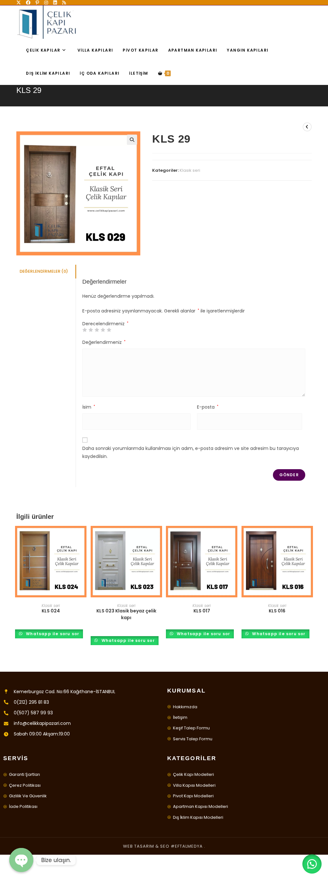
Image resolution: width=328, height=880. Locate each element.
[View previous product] (307, 126)
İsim (88, 407)
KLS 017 (201, 611)
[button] (312, 864)
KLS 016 (277, 611)
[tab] (45, 271)
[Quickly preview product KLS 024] (83, 537)
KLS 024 (51, 611)
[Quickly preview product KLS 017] (234, 537)
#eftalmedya (187, 846)
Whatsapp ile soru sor (52, 633)
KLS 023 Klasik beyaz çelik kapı (126, 614)
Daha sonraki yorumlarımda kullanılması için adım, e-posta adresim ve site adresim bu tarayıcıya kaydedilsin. (190, 452)
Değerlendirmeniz (104, 342)
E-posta (207, 407)
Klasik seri (190, 170)
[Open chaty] (21, 860)
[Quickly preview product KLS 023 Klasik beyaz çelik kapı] (158, 537)
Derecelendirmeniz (105, 323)
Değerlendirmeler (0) (44, 271)
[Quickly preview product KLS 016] (309, 537)
